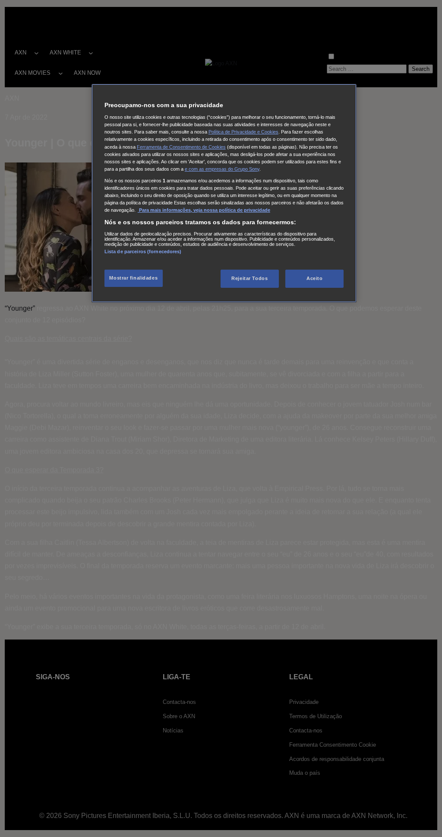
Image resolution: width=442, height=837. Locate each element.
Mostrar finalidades (133, 277)
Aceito (314, 278)
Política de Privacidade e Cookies (243, 131)
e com (192, 169)
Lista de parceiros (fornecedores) (143, 251)
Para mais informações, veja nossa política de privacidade (204, 210)
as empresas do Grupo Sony (229, 169)
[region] (224, 193)
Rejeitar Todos (249, 278)
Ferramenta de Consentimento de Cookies (181, 147)
